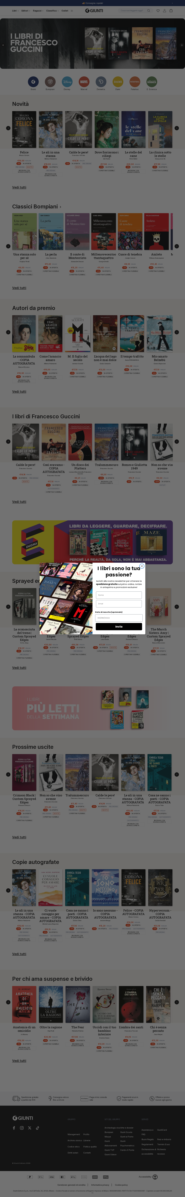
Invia (118, 627)
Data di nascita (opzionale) (108, 612)
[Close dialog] (141, 566)
